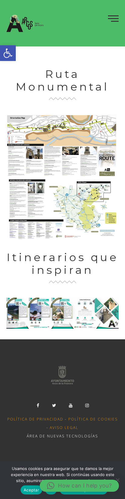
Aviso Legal (64, 427)
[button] (8, 53)
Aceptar (31, 490)
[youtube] (71, 405)
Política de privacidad (35, 419)
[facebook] (38, 405)
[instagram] (87, 405)
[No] (117, 480)
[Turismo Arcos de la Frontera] (25, 23)
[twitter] (54, 405)
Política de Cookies (93, 419)
